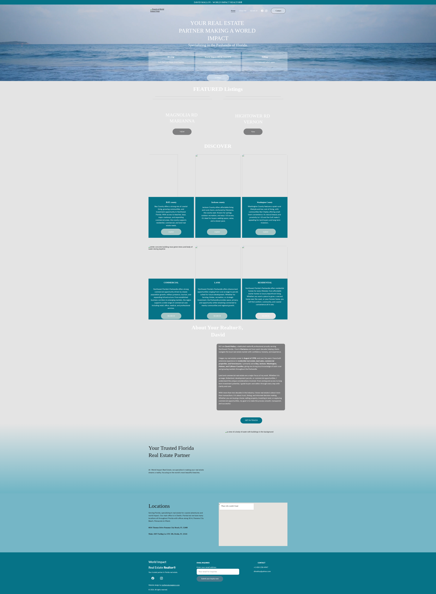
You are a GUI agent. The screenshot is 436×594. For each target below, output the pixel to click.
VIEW (182, 132)
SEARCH (253, 11)
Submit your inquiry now (210, 579)
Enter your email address (206, 567)
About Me (242, 11)
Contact (278, 11)
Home (233, 11)
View (253, 132)
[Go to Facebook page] (263, 11)
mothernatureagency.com (171, 585)
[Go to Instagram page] (266, 11)
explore (171, 232)
